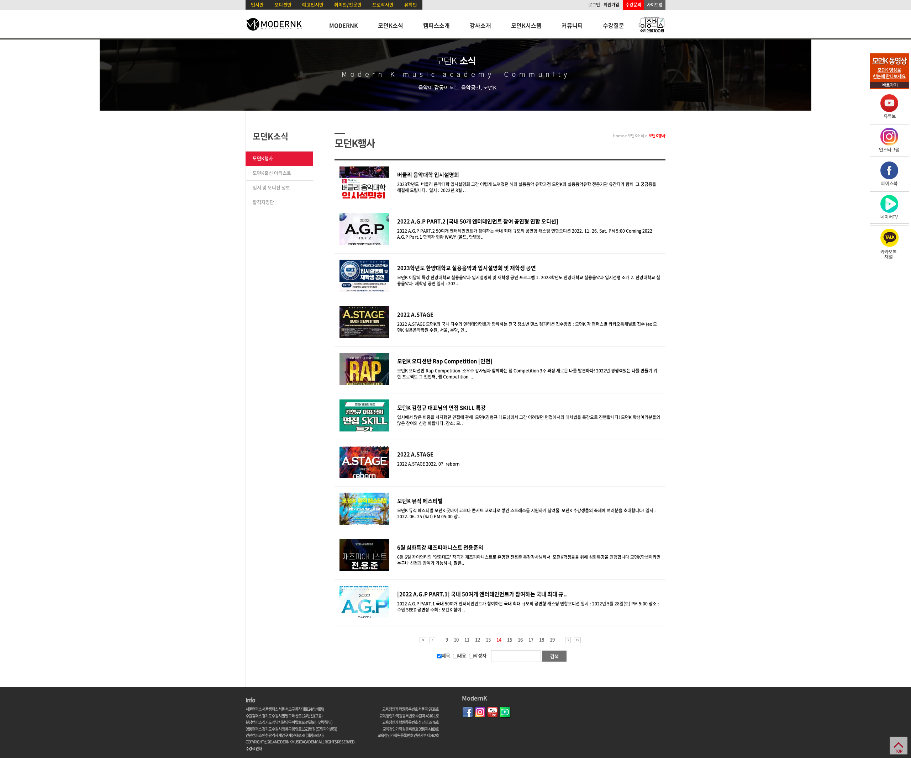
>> (577, 640)
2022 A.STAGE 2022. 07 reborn (429, 464)
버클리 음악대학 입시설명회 (428, 175)
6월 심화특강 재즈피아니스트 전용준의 (440, 547)
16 (520, 639)
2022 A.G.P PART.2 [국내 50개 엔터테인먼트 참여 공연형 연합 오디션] (477, 221)
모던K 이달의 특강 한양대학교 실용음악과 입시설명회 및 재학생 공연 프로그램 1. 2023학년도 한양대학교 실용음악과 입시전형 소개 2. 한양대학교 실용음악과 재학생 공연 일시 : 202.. (528, 280)
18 (541, 639)
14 (498, 640)
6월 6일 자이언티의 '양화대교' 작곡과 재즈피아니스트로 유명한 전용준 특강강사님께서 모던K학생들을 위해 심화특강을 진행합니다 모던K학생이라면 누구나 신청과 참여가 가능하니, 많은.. (528, 560)
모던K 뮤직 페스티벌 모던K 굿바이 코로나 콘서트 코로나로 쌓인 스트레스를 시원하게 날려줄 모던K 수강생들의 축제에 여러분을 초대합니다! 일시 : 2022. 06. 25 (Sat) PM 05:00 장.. (526, 513)
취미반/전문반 (348, 4)
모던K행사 (263, 158)
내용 (462, 655)
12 (477, 639)
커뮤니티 (572, 25)
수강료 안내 (254, 749)
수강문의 (633, 4)
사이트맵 (655, 4)
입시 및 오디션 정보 (271, 187)
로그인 (594, 4)
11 (466, 639)
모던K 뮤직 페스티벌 (420, 501)
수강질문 (613, 25)
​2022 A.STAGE (415, 314)
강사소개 (480, 25)
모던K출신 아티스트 (272, 172)
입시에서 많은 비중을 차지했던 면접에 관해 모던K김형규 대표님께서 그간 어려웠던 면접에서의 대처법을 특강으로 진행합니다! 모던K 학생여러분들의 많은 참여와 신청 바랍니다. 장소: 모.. (528, 420)
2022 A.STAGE (415, 454)
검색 (554, 656)
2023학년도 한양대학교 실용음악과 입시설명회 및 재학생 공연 (466, 268)
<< (423, 640)
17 (530, 639)
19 (552, 639)
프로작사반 (383, 4)
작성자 (480, 655)
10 (456, 639)
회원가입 (611, 4)
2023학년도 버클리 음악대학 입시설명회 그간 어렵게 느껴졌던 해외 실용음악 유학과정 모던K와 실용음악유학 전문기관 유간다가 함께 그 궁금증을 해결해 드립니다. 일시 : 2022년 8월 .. (526, 187)
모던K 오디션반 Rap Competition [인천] (445, 361)
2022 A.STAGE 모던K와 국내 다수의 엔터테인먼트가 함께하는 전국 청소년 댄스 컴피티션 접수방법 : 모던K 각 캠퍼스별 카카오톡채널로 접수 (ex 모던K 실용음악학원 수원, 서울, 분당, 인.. (527, 327)
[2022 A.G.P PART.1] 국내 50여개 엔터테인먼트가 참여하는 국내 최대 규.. (482, 594)
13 (488, 639)
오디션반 (282, 4)
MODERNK (343, 25)
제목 (446, 655)
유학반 (410, 4)
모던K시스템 (526, 25)
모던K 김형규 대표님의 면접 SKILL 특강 (441, 408)
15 (509, 639)
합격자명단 (263, 201)
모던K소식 (390, 25)
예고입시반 (312, 4)
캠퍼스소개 (436, 25)
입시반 (257, 4)
